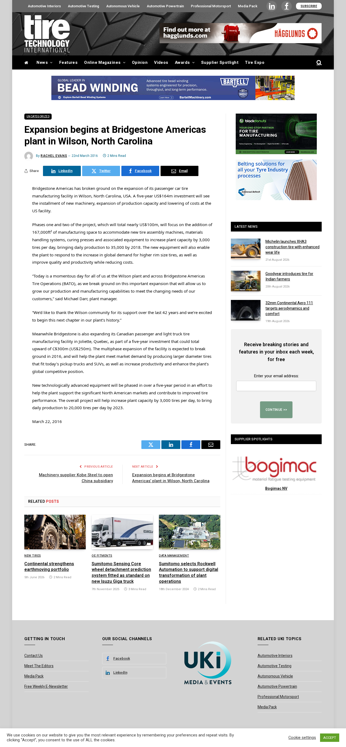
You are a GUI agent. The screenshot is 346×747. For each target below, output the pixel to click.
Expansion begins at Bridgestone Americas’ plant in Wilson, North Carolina (170, 478)
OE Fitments (102, 556)
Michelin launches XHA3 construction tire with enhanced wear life (292, 247)
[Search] (318, 63)
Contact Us (33, 656)
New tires (32, 556)
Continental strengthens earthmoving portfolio (49, 567)
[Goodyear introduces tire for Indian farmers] (246, 281)
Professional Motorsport (211, 6)
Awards (182, 62)
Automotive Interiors (44, 6)
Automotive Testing (83, 6)
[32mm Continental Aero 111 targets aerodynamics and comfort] (246, 310)
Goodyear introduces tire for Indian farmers (289, 276)
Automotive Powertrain (165, 6)
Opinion (140, 62)
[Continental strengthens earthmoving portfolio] (55, 532)
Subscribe (309, 6)
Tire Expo (254, 62)
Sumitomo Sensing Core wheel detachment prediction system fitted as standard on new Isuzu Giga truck (121, 573)
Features (68, 62)
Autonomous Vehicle (123, 6)
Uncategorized (37, 116)
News (42, 62)
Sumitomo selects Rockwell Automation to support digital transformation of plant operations (188, 573)
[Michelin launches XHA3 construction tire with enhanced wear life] (246, 249)
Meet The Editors (39, 666)
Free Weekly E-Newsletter (46, 686)
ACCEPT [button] (329, 737)
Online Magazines (102, 62)
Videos (161, 62)
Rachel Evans (54, 155)
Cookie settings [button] (302, 737)
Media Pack (247, 6)
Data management (174, 556)
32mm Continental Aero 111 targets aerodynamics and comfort (289, 308)
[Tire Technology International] (47, 33)
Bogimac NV (276, 488)
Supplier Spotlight (219, 62)
